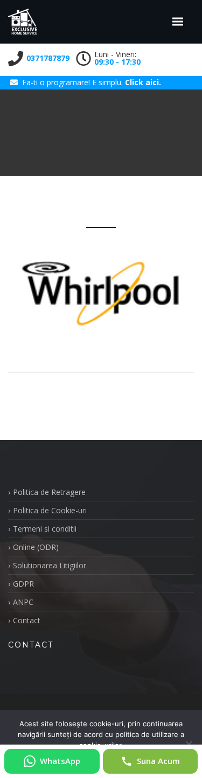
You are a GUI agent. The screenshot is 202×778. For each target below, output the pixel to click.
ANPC (23, 602)
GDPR (23, 584)
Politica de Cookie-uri (50, 510)
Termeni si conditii (44, 529)
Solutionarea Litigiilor (49, 565)
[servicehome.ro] (22, 22)
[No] (188, 744)
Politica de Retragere (49, 492)
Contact (26, 620)
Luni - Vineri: (117, 58)
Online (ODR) (36, 547)
